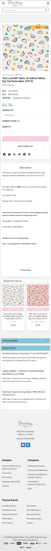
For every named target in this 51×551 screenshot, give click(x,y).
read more (6, 365)
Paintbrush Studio (9, 510)
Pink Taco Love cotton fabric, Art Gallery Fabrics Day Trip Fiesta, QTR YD (38, 316)
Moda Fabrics (7, 518)
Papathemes (33, 540)
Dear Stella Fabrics (33, 510)
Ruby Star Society (33, 514)
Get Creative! (7, 477)
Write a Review (8, 85)
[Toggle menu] (3, 3)
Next (47, 280)
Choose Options (13, 309)
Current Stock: (10, 121)
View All (29, 523)
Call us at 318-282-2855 (26, 438)
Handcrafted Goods (9, 514)
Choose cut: (8, 110)
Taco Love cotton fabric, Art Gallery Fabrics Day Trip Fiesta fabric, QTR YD (13, 316)
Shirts (30, 488)
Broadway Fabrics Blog (11, 481)
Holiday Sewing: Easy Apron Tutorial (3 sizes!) (25, 353)
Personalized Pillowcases (38, 470)
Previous (44, 280)
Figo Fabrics (31, 506)
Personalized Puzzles (36, 466)
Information (7, 473)
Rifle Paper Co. (8, 523)
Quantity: (7, 126)
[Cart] (48, 3)
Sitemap (5, 486)
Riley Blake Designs (34, 518)
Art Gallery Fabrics (9, 506)
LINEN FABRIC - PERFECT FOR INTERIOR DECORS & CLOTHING (23, 372)
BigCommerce (40, 537)
